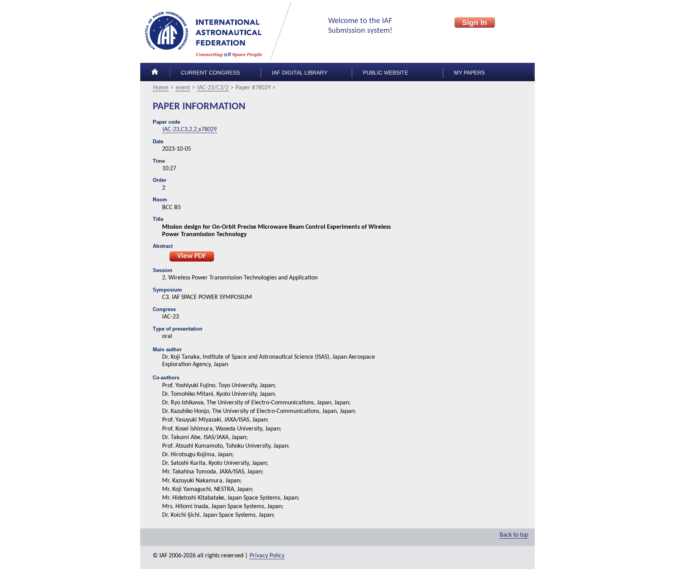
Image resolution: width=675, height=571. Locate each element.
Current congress (210, 73)
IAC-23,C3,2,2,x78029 (189, 129)
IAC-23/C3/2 (213, 88)
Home (160, 88)
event (183, 88)
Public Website (385, 73)
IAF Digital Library (299, 73)
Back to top (514, 535)
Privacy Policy (267, 556)
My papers (469, 73)
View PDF (191, 256)
